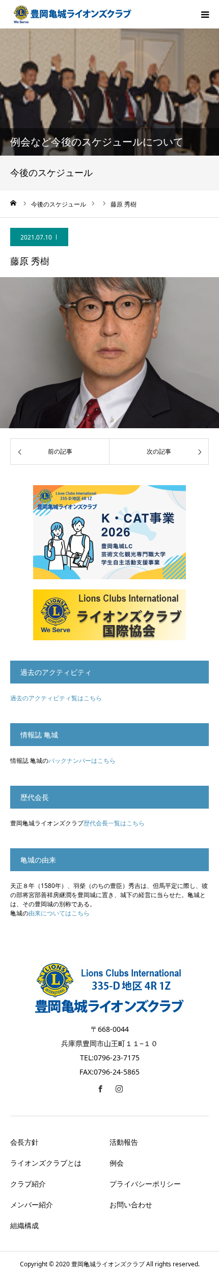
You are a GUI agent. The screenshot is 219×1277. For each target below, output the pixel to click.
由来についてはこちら (59, 913)
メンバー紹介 (31, 1204)
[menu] (204, 14)
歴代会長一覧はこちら (114, 823)
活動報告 (124, 1142)
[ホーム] (13, 202)
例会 (117, 1163)
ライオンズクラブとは (45, 1163)
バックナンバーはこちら (82, 760)
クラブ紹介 (28, 1184)
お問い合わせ (131, 1204)
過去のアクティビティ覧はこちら (56, 698)
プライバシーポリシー (145, 1184)
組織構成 (24, 1225)
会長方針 (24, 1142)
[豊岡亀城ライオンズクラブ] (71, 14)
